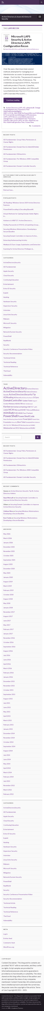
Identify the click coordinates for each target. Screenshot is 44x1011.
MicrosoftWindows (33, 410)
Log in (5, 934)
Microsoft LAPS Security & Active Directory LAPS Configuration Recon (17, 41)
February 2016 (8, 673)
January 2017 (8, 634)
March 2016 (7, 668)
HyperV (35, 401)
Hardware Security (9, 301)
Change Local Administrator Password (21, 108)
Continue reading (12, 100)
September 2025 (9, 560)
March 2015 (7, 720)
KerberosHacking (20, 407)
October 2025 (8, 556)
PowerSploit (27, 419)
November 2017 (9, 612)
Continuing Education (11, 280)
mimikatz (9, 412)
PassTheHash (28, 413)
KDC (24, 403)
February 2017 (8, 629)
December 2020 (9, 569)
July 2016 (6, 655)
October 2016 (8, 642)
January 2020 (8, 577)
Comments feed (9, 943)
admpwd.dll (30, 108)
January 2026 (8, 543)
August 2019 (8, 582)
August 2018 (8, 599)
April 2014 (7, 768)
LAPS (5, 117)
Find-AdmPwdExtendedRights (16, 110)
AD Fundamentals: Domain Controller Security (19, 166)
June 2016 (7, 660)
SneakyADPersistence (33, 422)
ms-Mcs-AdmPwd (29, 120)
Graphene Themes (17, 1008)
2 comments (36, 126)
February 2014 (8, 777)
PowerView (29, 122)
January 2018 (8, 608)
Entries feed (7, 938)
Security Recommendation (12, 354)
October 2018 (8, 595)
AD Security (25, 397)
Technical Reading (9, 362)
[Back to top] (39, 1006)
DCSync (36, 397)
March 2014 (7, 772)
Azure (31, 397)
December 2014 (9, 733)
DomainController (12, 400)
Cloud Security (8, 275)
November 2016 (9, 638)
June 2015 (7, 707)
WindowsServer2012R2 (27, 428)
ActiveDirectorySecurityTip (22, 394)
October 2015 (8, 690)
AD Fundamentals (9, 267)
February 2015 (8, 725)
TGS (7, 425)
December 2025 (9, 547)
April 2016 (7, 664)
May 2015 (6, 712)
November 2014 (9, 738)
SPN (4, 425)
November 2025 (9, 551)
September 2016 (9, 647)
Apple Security (8, 271)
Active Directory (32, 389)
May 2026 (6, 534)
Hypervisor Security (10, 306)
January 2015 (8, 729)
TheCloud (6, 371)
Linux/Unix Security (10, 314)
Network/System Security (12, 332)
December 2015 (9, 681)
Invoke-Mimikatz (9, 404)
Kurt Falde (7, 518)
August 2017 (8, 616)
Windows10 (16, 425)
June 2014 (7, 759)
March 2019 (7, 586)
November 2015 (9, 686)
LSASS (5, 410)
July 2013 (6, 781)
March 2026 (7, 538)
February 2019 (8, 590)
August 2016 (8, 651)
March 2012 (7, 790)
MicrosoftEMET (20, 410)
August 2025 (8, 564)
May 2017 (6, 625)
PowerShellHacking (8, 419)
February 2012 (8, 794)
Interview (6, 310)
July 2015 (6, 703)
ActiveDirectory (15, 388)
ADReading (8, 397)
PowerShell (7, 336)
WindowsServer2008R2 (28, 425)
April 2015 (7, 716)
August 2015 (8, 699)
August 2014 (8, 751)
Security (6, 345)
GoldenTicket (27, 401)
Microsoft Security (20, 49)
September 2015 (9, 694)
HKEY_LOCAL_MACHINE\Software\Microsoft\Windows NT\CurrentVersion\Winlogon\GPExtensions (23, 114)
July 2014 (6, 755)
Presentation (7, 422)
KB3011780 (19, 404)
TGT (10, 425)
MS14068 (19, 413)
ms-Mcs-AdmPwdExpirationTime (21, 121)
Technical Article (9, 358)
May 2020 (6, 573)
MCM (11, 409)
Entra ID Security (9, 288)
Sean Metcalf (9, 49)
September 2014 (9, 746)
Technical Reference (32, 49)
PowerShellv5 (18, 419)
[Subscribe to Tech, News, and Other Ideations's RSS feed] (3, 2)
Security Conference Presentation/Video (17, 349)
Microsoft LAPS (16, 120)
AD (24, 108)
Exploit (5, 293)
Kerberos (8, 406)
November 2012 (9, 785)
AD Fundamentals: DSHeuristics (14, 154)
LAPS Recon (12, 117)
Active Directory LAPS (14, 108)
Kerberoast (29, 404)
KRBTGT (30, 407)
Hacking (6, 297)
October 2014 (8, 742)
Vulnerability (7, 375)
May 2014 (6, 764)
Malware (6, 319)
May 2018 (6, 603)
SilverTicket (21, 422)
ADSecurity (18, 397)
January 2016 (8, 677)
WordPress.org (8, 947)
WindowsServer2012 (11, 428)
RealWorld (7, 340)
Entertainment (8, 284)
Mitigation (7, 327)
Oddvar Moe (8, 511)
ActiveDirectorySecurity (12, 262)
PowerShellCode (26, 416)
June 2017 (7, 621)
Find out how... (8, 190)
